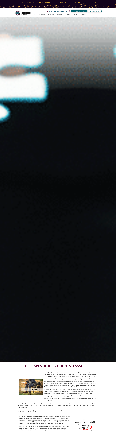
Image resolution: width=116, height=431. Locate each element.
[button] (69, 11)
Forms (68, 14)
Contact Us (83, 14)
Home (34, 14)
